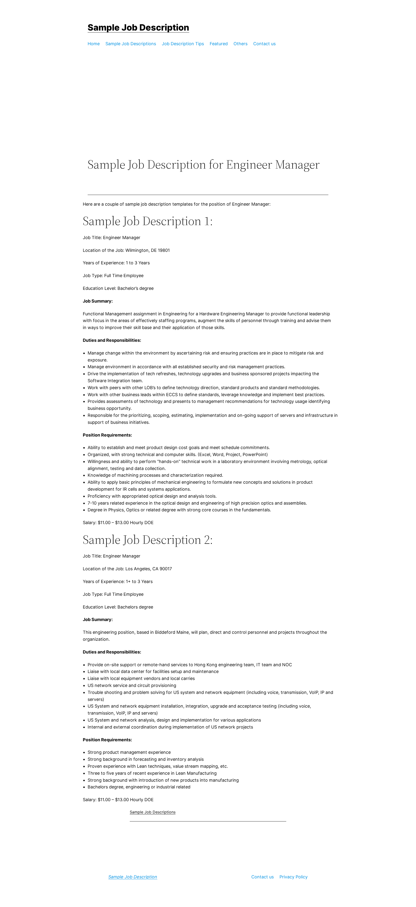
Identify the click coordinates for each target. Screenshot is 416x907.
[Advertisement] (208, 117)
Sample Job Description (138, 27)
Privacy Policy (294, 876)
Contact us (262, 876)
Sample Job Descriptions (153, 812)
